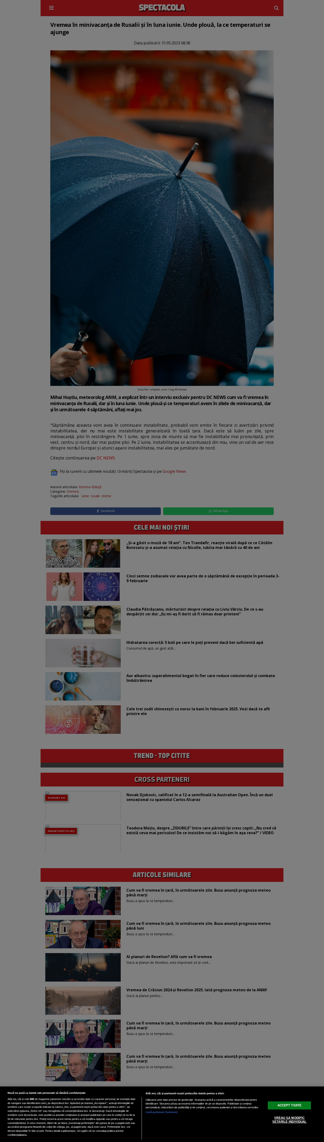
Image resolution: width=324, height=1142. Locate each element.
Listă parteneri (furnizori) (162, 1112)
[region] (162, 1114)
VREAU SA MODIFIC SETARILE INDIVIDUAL (289, 1119)
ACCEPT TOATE (290, 1105)
